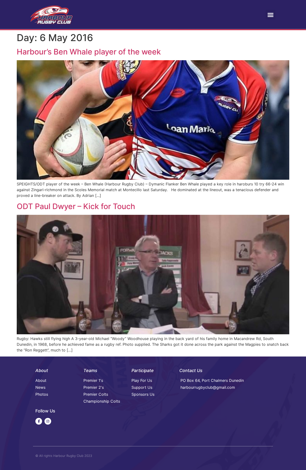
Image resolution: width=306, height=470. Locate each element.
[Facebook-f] (38, 421)
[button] (270, 15)
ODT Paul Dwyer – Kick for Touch (76, 206)
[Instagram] (47, 421)
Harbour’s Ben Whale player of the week (89, 51)
